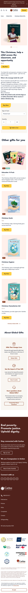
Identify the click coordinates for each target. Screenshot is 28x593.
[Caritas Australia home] (14, 10)
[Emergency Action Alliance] (21, 554)
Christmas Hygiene (8, 262)
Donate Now (14, 6)
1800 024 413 (6, 495)
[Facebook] (2, 479)
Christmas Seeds (7, 218)
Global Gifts (9, 16)
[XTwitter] (5, 479)
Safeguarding (4, 519)
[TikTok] (17, 479)
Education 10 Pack (8, 172)
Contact (3, 515)
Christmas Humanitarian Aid (11, 306)
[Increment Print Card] (17, 122)
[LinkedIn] (11, 479)
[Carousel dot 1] (11, 47)
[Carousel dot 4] (16, 47)
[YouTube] (14, 479)
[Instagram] (8, 479)
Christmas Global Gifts (20, 16)
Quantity (4, 119)
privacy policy (16, 585)
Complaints (4, 511)
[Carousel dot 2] (13, 47)
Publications (4, 499)
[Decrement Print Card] (3, 122)
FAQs (2, 507)
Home (2, 16)
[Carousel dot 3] (15, 47)
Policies (3, 503)
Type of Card (5, 111)
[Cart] (6, 10)
